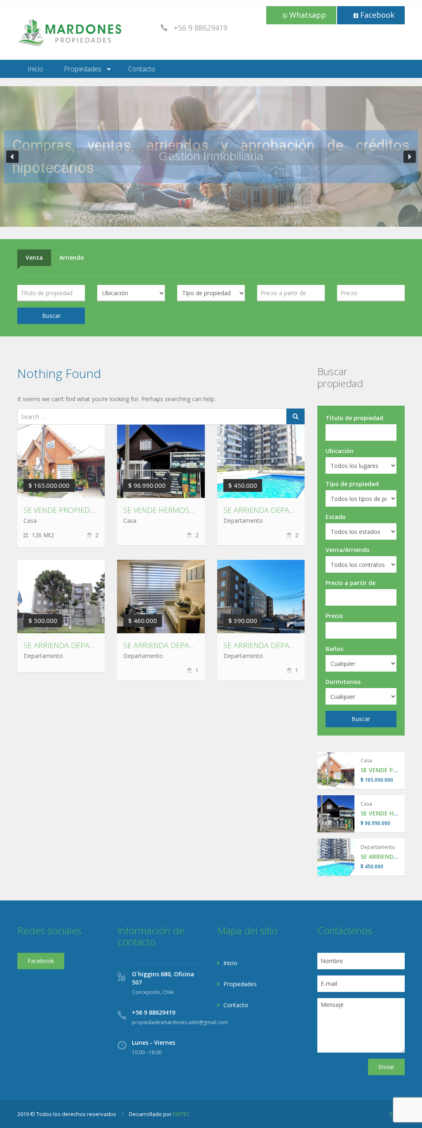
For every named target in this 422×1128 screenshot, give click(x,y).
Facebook (376, 15)
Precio (334, 616)
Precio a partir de (350, 583)
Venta (34, 257)
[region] (211, 156)
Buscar (51, 316)
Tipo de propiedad (352, 484)
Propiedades (82, 68)
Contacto (141, 68)
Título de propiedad (354, 418)
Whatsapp (306, 15)
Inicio (35, 68)
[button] (12, 156)
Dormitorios (343, 682)
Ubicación (340, 451)
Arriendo (71, 257)
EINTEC (181, 1114)
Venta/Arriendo (348, 550)
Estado (336, 517)
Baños (334, 649)
